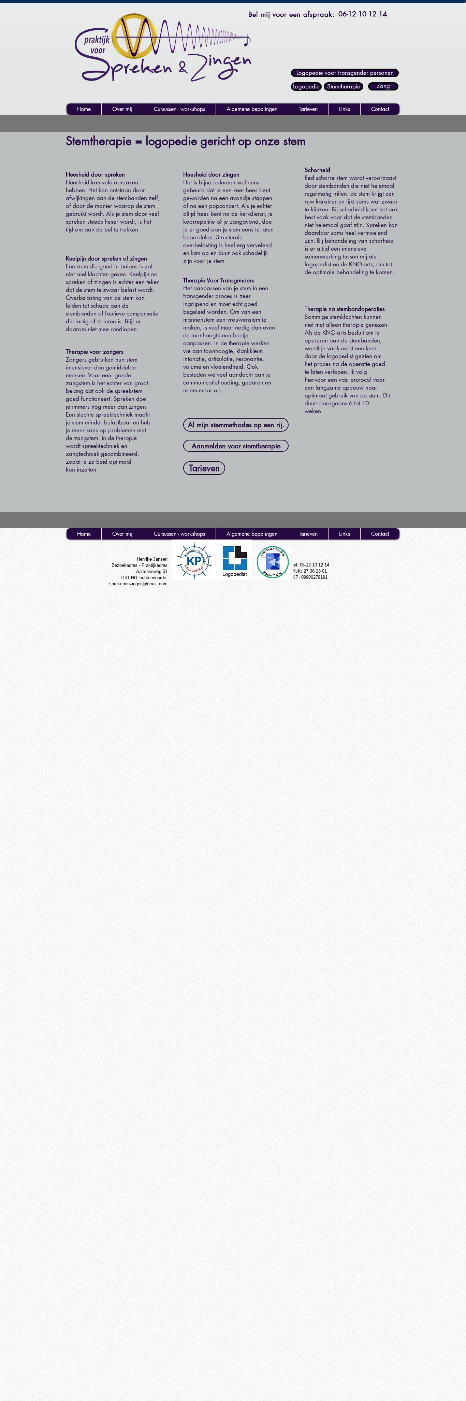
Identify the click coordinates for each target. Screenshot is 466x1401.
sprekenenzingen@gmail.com (138, 583)
